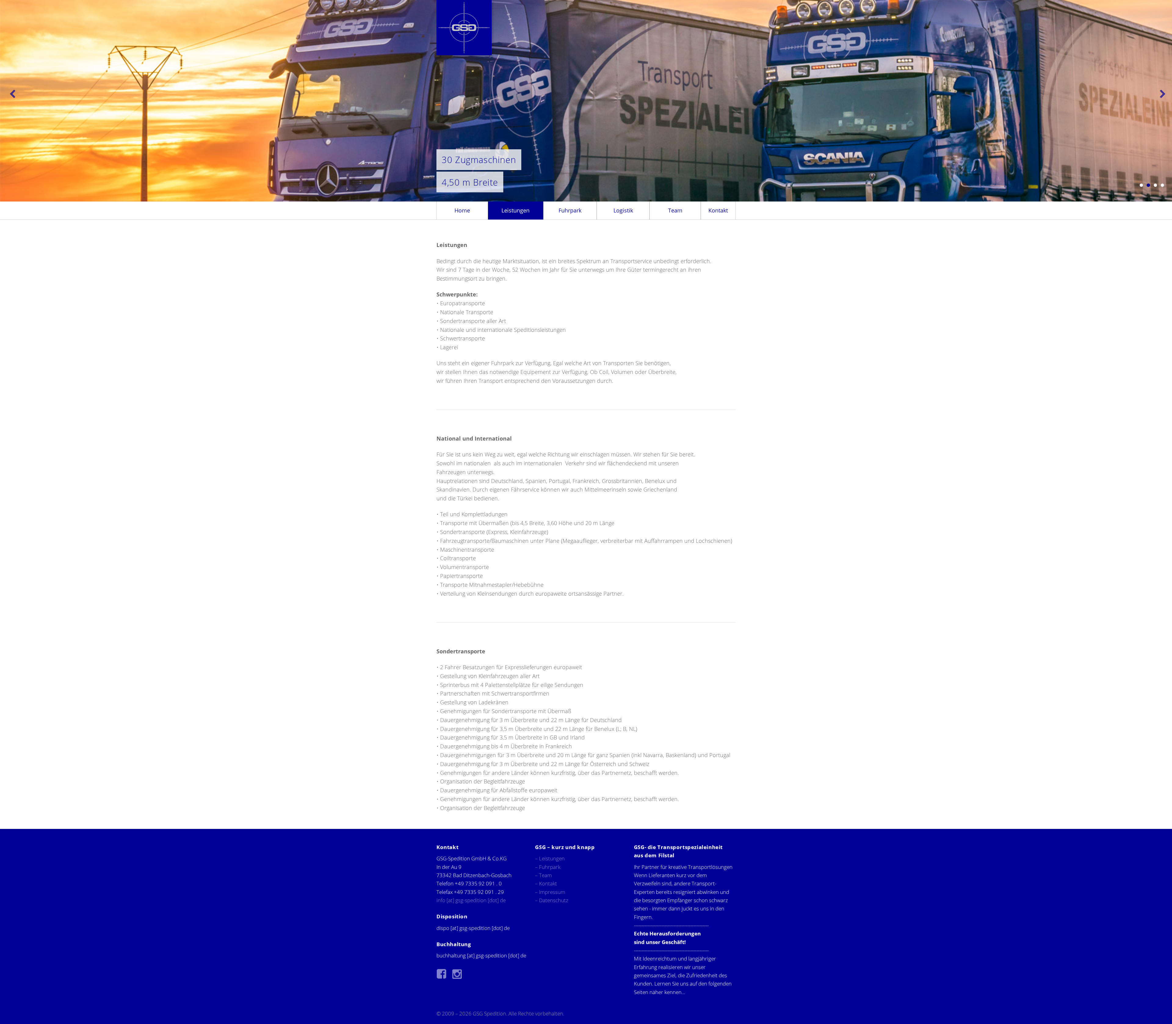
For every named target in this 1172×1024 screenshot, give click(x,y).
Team (675, 210)
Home (462, 210)
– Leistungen (550, 858)
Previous (12, 93)
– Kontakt (546, 883)
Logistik (623, 210)
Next (1160, 93)
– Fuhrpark (547, 866)
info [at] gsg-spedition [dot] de (471, 900)
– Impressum (550, 891)
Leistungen (515, 210)
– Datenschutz (551, 900)
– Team (543, 875)
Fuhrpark (570, 210)
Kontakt (718, 210)
